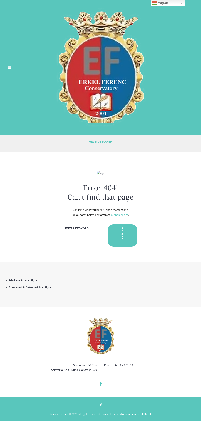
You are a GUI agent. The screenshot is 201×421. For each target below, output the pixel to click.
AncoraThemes (59, 414)
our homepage (119, 214)
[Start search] (122, 235)
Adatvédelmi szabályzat (136, 414)
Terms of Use (108, 414)
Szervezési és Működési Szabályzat (30, 287)
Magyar (162, 3)
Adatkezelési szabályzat (23, 280)
